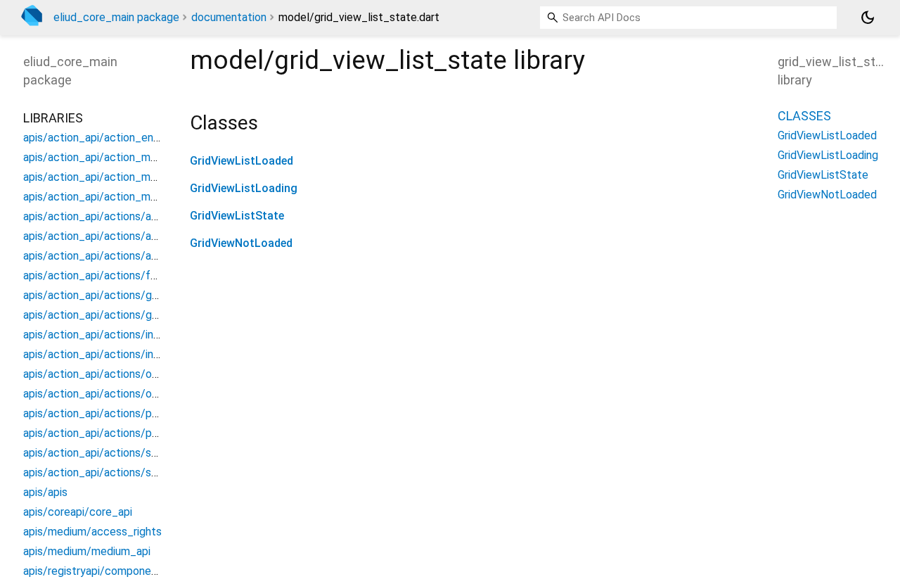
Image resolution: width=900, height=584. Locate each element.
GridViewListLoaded (241, 160)
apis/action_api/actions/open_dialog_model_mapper (155, 393)
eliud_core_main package (116, 17)
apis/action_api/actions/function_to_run (124, 275)
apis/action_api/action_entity (97, 137)
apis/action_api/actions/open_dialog (114, 374)
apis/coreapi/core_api (77, 512)
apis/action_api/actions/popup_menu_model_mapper (156, 433)
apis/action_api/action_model (97, 157)
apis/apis (45, 492)
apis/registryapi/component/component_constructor (156, 571)
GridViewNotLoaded (241, 243)
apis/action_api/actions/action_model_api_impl (142, 236)
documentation (228, 17)
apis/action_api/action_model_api (108, 177)
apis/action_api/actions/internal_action (121, 334)
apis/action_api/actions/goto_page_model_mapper (152, 315)
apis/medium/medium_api (86, 551)
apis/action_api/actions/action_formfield (126, 216)
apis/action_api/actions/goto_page (111, 295)
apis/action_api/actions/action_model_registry (140, 255)
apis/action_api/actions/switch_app (113, 452)
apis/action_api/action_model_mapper (119, 196)
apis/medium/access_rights (92, 531)
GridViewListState (237, 215)
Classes (804, 115)
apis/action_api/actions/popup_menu (116, 413)
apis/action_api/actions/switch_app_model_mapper (153, 472)
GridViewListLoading (243, 188)
